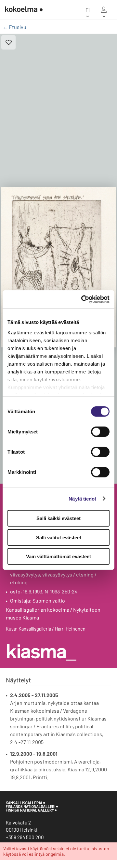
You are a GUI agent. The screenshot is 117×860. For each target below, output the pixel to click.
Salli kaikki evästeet (58, 518)
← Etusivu (14, 27)
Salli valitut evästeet (58, 537)
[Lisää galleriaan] (8, 42)
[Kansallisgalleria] (32, 810)
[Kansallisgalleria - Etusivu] (21, 10)
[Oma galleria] (104, 10)
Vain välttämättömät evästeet (58, 556)
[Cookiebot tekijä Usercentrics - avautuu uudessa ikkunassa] (83, 299)
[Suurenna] (58, 267)
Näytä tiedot (82, 498)
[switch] (100, 432)
